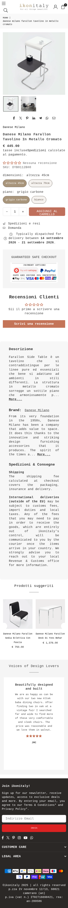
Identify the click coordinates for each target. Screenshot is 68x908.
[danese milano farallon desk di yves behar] (50, 614)
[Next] (64, 626)
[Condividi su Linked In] (33, 118)
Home (5, 17)
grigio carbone (16, 199)
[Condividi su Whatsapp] (47, 118)
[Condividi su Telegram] (40, 118)
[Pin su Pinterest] (27, 118)
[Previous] (4, 626)
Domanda (13, 228)
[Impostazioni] (55, 6)
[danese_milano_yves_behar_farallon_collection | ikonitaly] (28, 103)
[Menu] (3, 3)
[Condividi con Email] (54, 118)
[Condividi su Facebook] (14, 118)
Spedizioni (36, 150)
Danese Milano (14, 127)
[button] (62, 6)
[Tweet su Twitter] (20, 118)
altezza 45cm (15, 183)
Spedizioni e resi (23, 223)
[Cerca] (5, 10)
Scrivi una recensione (34, 324)
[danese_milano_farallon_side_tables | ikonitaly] (10, 103)
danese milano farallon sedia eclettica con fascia (17, 638)
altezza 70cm (40, 183)
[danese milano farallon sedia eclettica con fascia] (17, 614)
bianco (38, 199)
